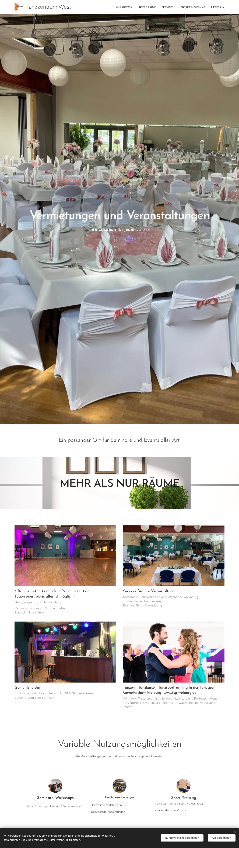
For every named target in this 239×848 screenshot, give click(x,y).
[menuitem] (125, 7)
